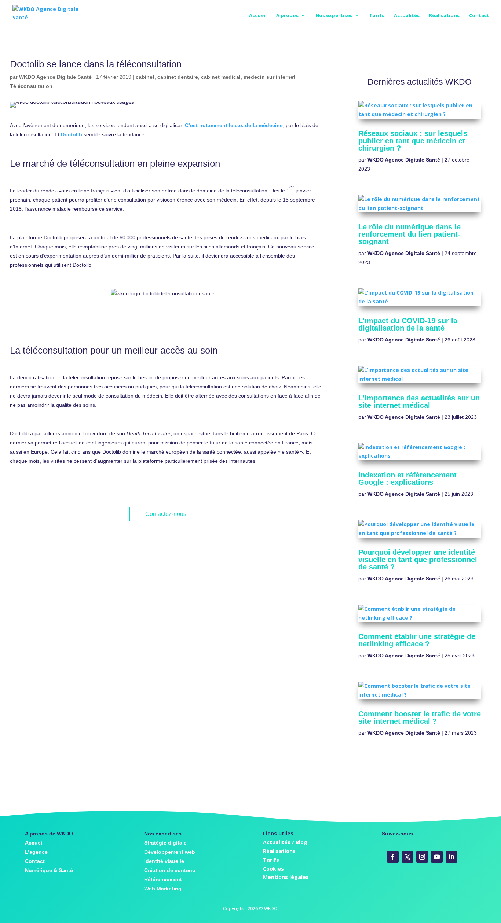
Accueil (258, 16)
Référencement (163, 879)
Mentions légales (286, 877)
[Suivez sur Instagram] (422, 857)
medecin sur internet (269, 77)
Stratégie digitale (165, 843)
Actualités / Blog (285, 842)
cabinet (145, 77)
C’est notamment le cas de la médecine (234, 125)
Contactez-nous (165, 514)
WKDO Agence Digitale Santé (55, 77)
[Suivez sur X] (407, 857)
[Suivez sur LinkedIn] (451, 857)
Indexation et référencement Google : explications (407, 478)
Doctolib (71, 134)
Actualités (407, 16)
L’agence (36, 852)
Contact (479, 16)
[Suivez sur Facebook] (393, 857)
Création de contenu (169, 870)
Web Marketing (163, 888)
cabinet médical (221, 77)
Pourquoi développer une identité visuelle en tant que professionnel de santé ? (417, 559)
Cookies (273, 868)
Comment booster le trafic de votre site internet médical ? (419, 717)
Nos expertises (333, 16)
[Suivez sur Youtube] (437, 857)
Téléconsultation (31, 86)
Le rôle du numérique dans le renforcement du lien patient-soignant (409, 234)
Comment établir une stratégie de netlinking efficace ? (416, 640)
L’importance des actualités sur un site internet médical (419, 401)
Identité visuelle (164, 861)
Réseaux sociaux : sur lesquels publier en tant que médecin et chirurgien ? (412, 140)
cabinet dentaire (177, 77)
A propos (287, 16)
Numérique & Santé (49, 870)
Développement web (169, 852)
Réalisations (444, 16)
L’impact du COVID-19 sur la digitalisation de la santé (407, 324)
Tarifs (376, 16)
